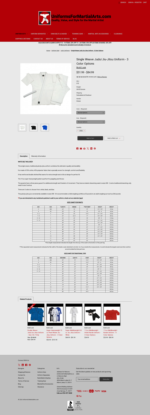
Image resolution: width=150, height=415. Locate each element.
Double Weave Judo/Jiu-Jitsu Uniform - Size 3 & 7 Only (36, 332)
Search (123, 2)
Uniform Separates (38, 34)
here (80, 198)
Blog (75, 39)
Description (24, 156)
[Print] (84, 148)
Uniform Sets (20, 34)
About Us (49, 39)
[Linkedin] (110, 3)
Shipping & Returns (22, 39)
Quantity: (79, 127)
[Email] (81, 148)
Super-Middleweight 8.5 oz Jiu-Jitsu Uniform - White (74, 332)
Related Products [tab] (26, 299)
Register (138, 2)
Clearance (118, 34)
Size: (81, 118)
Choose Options (36, 316)
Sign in (130, 2)
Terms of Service (63, 39)
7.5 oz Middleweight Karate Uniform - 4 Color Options (110, 332)
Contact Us (38, 39)
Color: (81, 109)
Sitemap (21, 387)
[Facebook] (113, 3)
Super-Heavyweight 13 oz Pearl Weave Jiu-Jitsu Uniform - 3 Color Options (55, 333)
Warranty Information (38, 156)
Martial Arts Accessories (98, 34)
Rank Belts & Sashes (59, 34)
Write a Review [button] (102, 77)
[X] (106, 3)
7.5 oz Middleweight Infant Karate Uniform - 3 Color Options (92, 332)
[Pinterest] (117, 3)
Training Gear (77, 34)
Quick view (34, 313)
